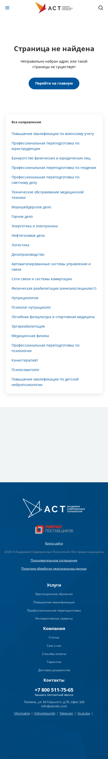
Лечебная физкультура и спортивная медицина (53, 316)
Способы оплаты (54, 654)
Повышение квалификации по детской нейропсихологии (45, 382)
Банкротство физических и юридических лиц (51, 158)
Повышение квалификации (54, 602)
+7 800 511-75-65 (54, 689)
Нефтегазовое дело (28, 235)
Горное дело (22, 216)
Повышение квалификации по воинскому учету (53, 133)
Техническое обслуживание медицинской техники (48, 195)
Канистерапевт (25, 360)
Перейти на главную (54, 83)
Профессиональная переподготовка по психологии (45, 348)
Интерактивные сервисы (54, 618)
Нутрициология (25, 297)
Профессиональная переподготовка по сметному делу (45, 180)
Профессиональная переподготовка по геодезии (54, 167)
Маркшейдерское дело (31, 207)
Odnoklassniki (44, 713)
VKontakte (22, 713)
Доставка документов (54, 670)
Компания (54, 628)
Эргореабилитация (28, 326)
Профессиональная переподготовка (54, 610)
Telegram (66, 713)
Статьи (54, 637)
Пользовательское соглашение (54, 560)
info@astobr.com (54, 706)
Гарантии (54, 662)
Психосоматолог (25, 369)
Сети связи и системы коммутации (42, 278)
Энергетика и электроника (35, 226)
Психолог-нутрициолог (31, 307)
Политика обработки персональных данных (54, 568)
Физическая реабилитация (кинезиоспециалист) (54, 288)
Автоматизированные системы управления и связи (51, 266)
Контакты (54, 680)
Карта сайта (54, 543)
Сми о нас (54, 645)
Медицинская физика (30, 335)
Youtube (83, 713)
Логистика (20, 245)
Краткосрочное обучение (54, 594)
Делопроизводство (28, 254)
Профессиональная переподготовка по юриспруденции (45, 146)
